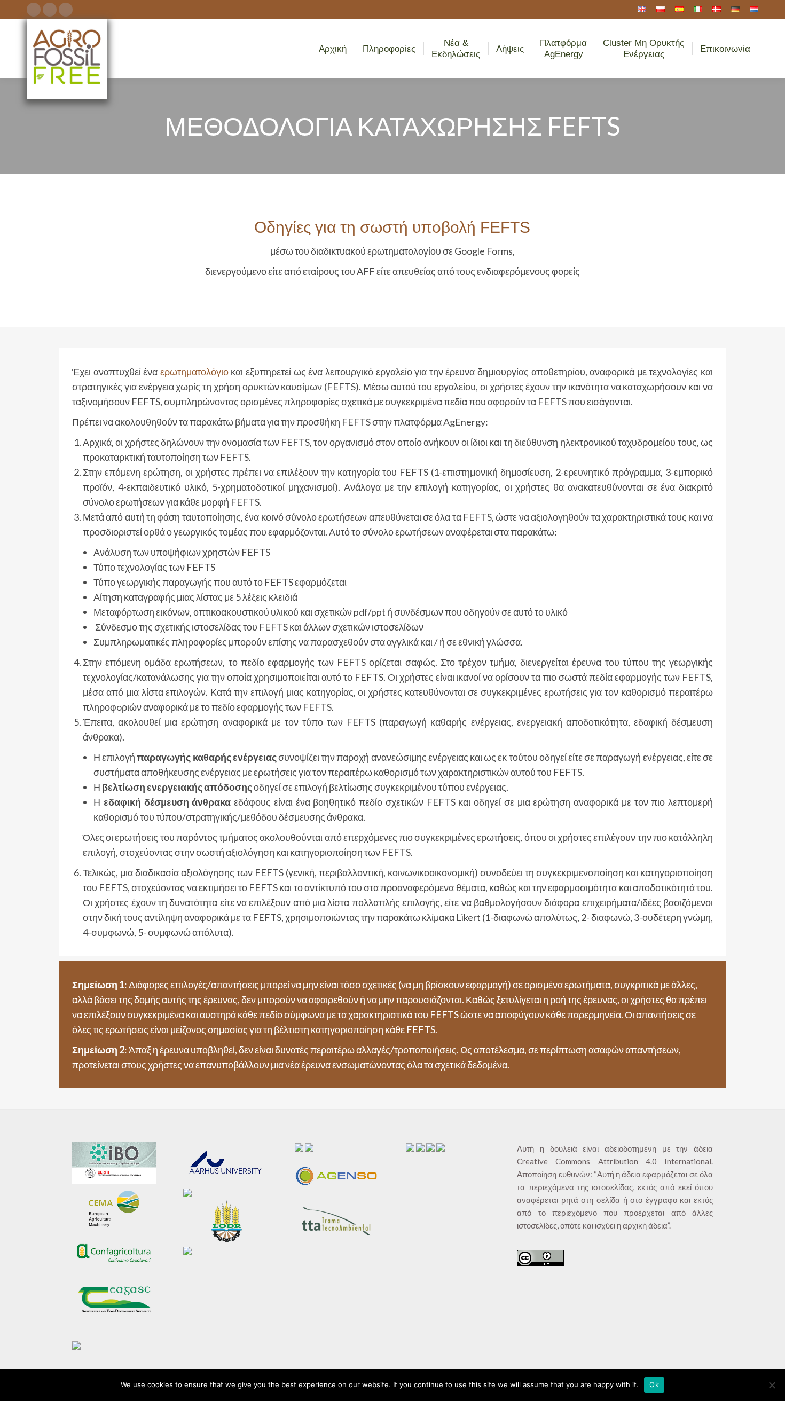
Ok (654, 1384)
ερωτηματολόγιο (194, 371)
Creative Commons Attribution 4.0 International (614, 1161)
